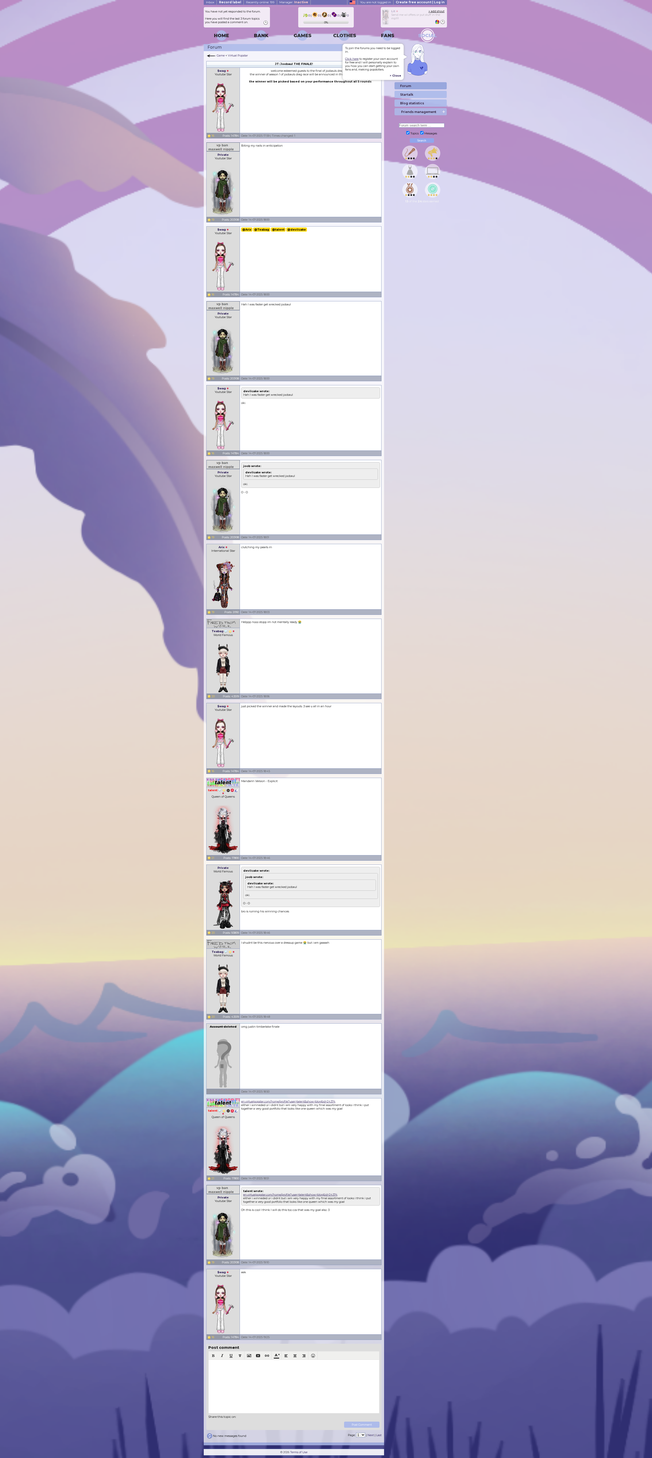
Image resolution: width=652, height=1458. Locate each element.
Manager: (293, 2)
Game (221, 55)
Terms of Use (298, 1452)
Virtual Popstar (238, 55)
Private (223, 155)
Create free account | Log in (420, 2)
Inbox (210, 2)
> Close (395, 75)
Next (371, 1435)
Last (379, 1435)
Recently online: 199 (260, 2)
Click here (352, 59)
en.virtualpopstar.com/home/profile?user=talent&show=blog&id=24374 (288, 1101)
